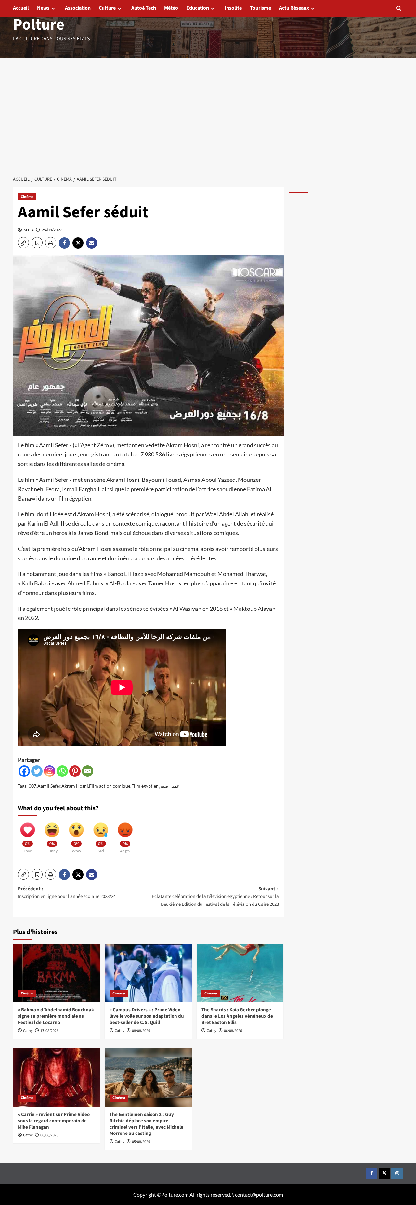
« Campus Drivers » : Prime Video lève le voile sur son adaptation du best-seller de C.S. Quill (147, 1016)
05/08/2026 (141, 1142)
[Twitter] (37, 771)
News (43, 8)
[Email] (87, 771)
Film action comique (109, 785)
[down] (53, 8)
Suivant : (215, 896)
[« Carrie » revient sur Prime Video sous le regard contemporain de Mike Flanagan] (56, 1077)
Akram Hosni (74, 785)
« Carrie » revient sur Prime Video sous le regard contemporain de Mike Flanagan (54, 1121)
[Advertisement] (208, 123)
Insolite (233, 8)
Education (197, 8)
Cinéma (27, 196)
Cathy (28, 1030)
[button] (399, 8)
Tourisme (260, 8)
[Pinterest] (75, 771)
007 (32, 785)
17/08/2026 (49, 1030)
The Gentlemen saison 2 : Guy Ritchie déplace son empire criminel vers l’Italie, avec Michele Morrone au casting (146, 1124)
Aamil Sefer (48, 785)
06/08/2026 (233, 1030)
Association (78, 8)
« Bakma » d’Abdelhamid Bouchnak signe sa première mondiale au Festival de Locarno (56, 1016)
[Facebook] (24, 771)
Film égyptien (145, 785)
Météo (171, 8)
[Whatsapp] (62, 771)
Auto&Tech (143, 8)
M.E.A (28, 229)
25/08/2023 (52, 229)
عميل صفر (169, 785)
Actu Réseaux (294, 8)
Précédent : (67, 892)
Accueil (21, 8)
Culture (107, 8)
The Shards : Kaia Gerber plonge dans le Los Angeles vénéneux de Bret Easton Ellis (237, 1016)
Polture (38, 25)
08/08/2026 (141, 1030)
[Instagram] (49, 771)
